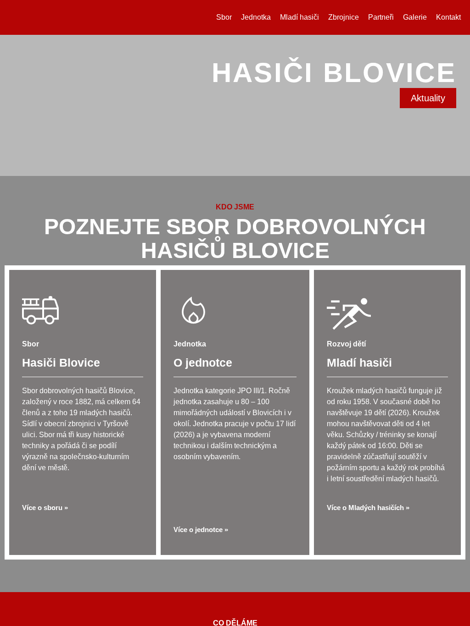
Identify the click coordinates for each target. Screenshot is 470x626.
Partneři (381, 17)
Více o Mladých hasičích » (368, 557)
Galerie (415, 17)
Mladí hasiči (299, 17)
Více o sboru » (45, 557)
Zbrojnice (343, 17)
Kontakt (448, 17)
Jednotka (256, 17)
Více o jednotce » (200, 579)
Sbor (224, 17)
